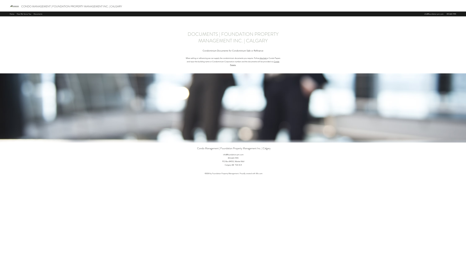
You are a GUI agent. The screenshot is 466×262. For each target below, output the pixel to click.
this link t (263, 58)
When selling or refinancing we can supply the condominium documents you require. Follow (222, 58)
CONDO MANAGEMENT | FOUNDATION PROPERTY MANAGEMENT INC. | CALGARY (71, 6)
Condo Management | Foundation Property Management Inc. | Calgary (234, 148)
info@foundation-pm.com (434, 14)
